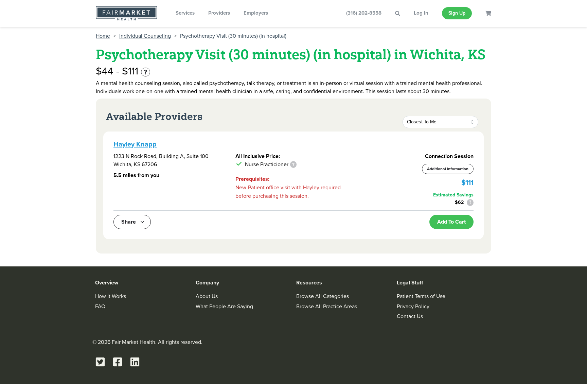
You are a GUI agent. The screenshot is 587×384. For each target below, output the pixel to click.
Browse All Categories (322, 296)
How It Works (110, 296)
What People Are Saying (224, 306)
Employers (256, 13)
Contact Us (410, 316)
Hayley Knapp (135, 144)
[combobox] (440, 122)
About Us (207, 296)
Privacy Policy (413, 306)
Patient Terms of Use (421, 296)
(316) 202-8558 (363, 13)
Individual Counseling (145, 36)
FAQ (100, 306)
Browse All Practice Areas (326, 306)
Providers (219, 13)
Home (103, 36)
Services (185, 13)
